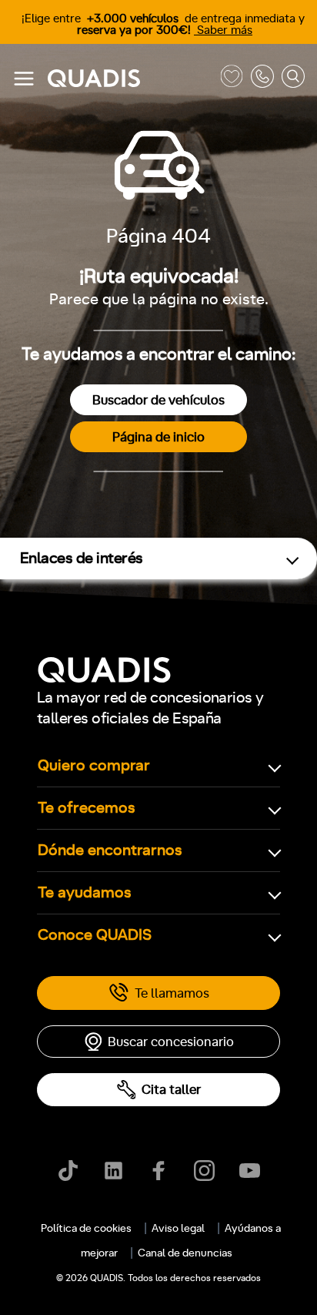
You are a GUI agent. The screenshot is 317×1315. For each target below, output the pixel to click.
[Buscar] (293, 79)
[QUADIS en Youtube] (250, 1171)
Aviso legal (178, 1228)
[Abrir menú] (23, 78)
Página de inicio (158, 437)
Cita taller (171, 1089)
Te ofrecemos (86, 808)
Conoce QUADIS (95, 935)
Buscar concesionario (171, 1041)
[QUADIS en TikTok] (68, 1171)
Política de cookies (86, 1228)
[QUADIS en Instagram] (204, 1171)
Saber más (223, 30)
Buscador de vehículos (158, 400)
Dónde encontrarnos (110, 850)
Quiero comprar (94, 765)
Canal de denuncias (185, 1253)
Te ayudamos (85, 893)
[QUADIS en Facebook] (159, 1171)
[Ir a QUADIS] (130, 79)
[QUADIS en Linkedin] (113, 1171)
